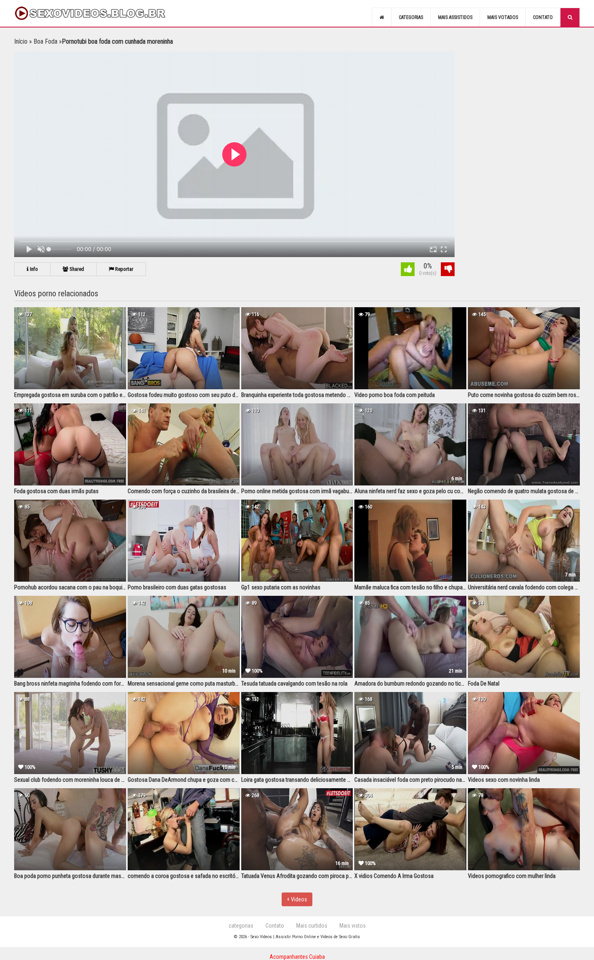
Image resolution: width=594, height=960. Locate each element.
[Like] (408, 270)
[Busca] (569, 17)
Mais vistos (352, 925)
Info (33, 269)
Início (20, 41)
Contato (543, 17)
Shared (76, 269)
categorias (241, 925)
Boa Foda (45, 41)
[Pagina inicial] (381, 17)
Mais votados (502, 17)
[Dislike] (448, 270)
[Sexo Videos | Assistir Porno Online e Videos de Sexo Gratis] (99, 13)
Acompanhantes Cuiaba (297, 957)
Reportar (123, 269)
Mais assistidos (455, 17)
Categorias (411, 17)
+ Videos (297, 899)
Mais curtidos (311, 925)
